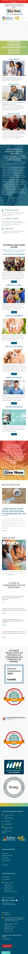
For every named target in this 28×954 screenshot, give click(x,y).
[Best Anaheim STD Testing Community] (14, 696)
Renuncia (4, 832)
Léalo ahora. (10, 574)
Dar (3, 862)
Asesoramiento (5, 858)
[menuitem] (22, 18)
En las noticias (5, 515)
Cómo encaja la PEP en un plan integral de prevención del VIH (14, 511)
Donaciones (9, 228)
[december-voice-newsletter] (14, 555)
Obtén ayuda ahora (12, 210)
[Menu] (25, 18)
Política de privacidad (6, 831)
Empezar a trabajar (12, 218)
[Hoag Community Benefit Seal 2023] (14, 787)
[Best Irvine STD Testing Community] (14, 739)
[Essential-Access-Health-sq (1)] (14, 718)
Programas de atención (7, 855)
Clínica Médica (5, 853)
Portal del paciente (6, 860)
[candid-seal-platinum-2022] (14, 674)
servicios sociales (20, 132)
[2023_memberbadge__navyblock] (14, 767)
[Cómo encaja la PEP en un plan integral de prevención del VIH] (14, 496)
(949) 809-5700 (18, 14)
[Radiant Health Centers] (11, 18)
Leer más (4, 530)
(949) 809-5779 (9, 824)
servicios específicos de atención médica (11, 79)
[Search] (22, 18)
